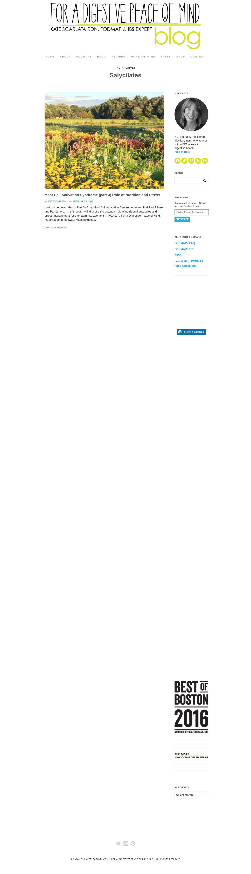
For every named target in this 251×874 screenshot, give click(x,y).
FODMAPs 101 (184, 249)
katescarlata (57, 201)
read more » (182, 151)
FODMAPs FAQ (185, 243)
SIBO (178, 255)
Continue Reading (56, 227)
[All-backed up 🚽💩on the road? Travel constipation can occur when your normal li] (202, 421)
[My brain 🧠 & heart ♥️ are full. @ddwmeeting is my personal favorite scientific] (202, 533)
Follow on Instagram (194, 332)
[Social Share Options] (177, 391)
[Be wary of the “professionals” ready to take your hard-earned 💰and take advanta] (202, 365)
